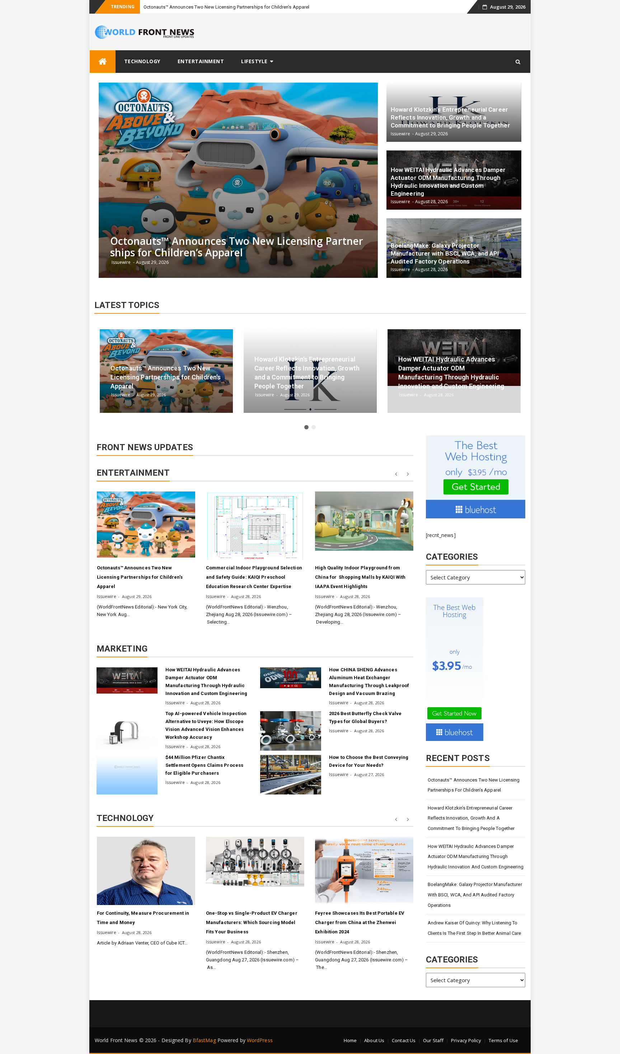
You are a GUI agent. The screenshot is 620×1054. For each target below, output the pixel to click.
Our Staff (433, 1040)
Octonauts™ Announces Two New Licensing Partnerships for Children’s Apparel (226, 7)
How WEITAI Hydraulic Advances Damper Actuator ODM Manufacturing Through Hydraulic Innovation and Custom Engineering (475, 856)
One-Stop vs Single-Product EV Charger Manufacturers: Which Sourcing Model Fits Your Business (251, 922)
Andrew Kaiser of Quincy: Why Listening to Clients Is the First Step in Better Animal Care (474, 928)
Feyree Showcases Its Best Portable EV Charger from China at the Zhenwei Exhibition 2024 (359, 922)
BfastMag (204, 1040)
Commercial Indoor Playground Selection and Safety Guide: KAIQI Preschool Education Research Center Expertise (254, 577)
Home (350, 1040)
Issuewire (106, 596)
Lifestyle (254, 61)
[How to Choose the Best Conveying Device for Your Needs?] (290, 774)
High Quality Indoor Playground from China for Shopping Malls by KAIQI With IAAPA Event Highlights (360, 577)
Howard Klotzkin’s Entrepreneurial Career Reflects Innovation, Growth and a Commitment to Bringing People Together (471, 818)
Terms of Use (503, 1040)
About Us (374, 1040)
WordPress (260, 1040)
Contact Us (403, 1040)
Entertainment (201, 61)
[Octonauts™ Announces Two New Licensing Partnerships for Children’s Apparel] (146, 524)
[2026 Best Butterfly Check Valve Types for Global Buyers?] (290, 731)
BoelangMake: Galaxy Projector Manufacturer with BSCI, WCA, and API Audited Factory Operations (475, 895)
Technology (142, 61)
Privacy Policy (466, 1040)
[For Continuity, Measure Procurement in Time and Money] (146, 871)
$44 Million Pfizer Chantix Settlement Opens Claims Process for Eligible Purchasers (204, 765)
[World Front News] (103, 61)
